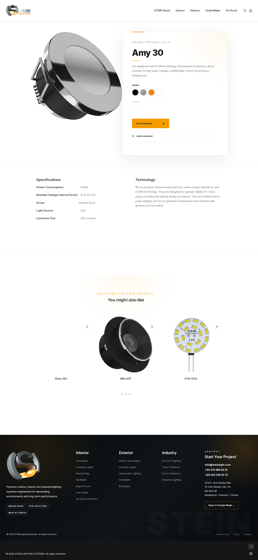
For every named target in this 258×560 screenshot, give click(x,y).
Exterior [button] (195, 10)
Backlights (124, 486)
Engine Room (83, 486)
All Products (152, 42)
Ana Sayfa (137, 42)
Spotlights (81, 479)
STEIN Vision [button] (162, 10)
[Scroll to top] (251, 546)
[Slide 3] (130, 394)
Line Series (82, 492)
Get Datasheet (144, 123)
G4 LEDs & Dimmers (87, 498)
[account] (250, 10)
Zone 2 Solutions (171, 473)
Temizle (136, 101)
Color (135, 85)
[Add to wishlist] (87, 327)
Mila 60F (125, 378)
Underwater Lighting (130, 473)
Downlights (82, 460)
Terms (237, 534)
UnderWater (213, 10)
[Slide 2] (126, 394)
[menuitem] (162, 10)
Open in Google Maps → (221, 505)
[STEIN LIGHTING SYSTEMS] (18, 10)
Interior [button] (180, 10)
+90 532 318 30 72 (216, 474)
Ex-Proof (231, 10)
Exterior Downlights (129, 460)
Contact (248, 534)
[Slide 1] (122, 394)
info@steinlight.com (218, 464)
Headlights (125, 479)
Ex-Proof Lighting (171, 460)
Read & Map (82, 473)
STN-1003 (190, 378)
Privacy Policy (223, 534)
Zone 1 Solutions (171, 467)
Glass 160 (61, 378)
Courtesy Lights (84, 467)
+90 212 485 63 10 (216, 469)
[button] (245, 10)
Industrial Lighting (171, 479)
